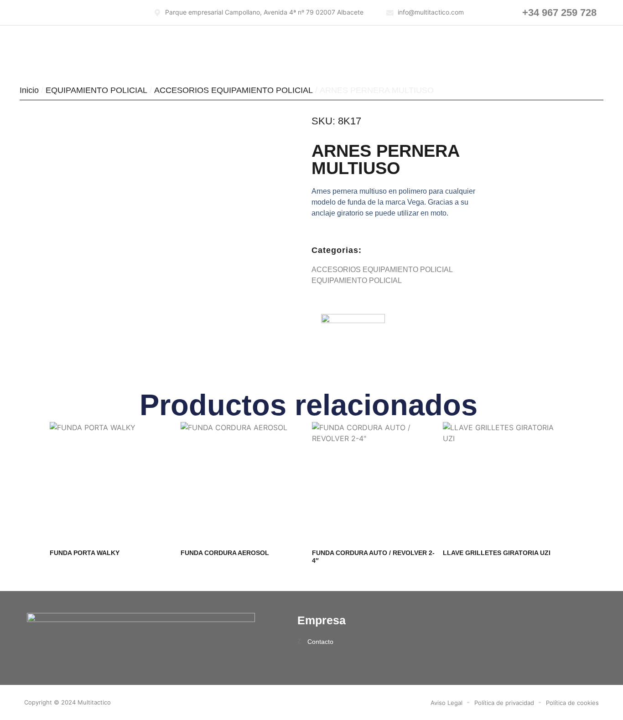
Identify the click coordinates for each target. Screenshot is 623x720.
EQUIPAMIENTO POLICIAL (96, 90)
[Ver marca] (353, 320)
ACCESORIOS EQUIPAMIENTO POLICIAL (233, 90)
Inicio (29, 90)
